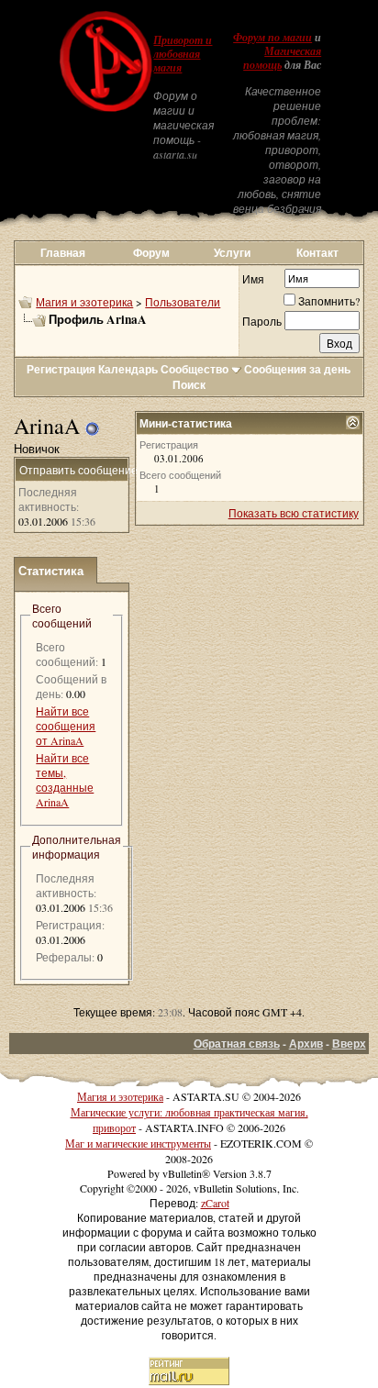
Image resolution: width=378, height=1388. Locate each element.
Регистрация (61, 369)
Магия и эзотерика (84, 301)
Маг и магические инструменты (138, 1143)
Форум (151, 253)
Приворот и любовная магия (182, 54)
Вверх (349, 1043)
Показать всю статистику (293, 512)
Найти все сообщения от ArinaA (65, 726)
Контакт (317, 253)
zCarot (215, 1202)
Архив (306, 1043)
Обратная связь (237, 1043)
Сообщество (194, 369)
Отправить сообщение (78, 469)
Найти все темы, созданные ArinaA (65, 779)
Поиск (189, 385)
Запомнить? (329, 301)
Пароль (262, 321)
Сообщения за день (297, 369)
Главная (62, 253)
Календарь (128, 369)
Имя (253, 279)
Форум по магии (272, 37)
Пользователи (182, 301)
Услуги (232, 253)
